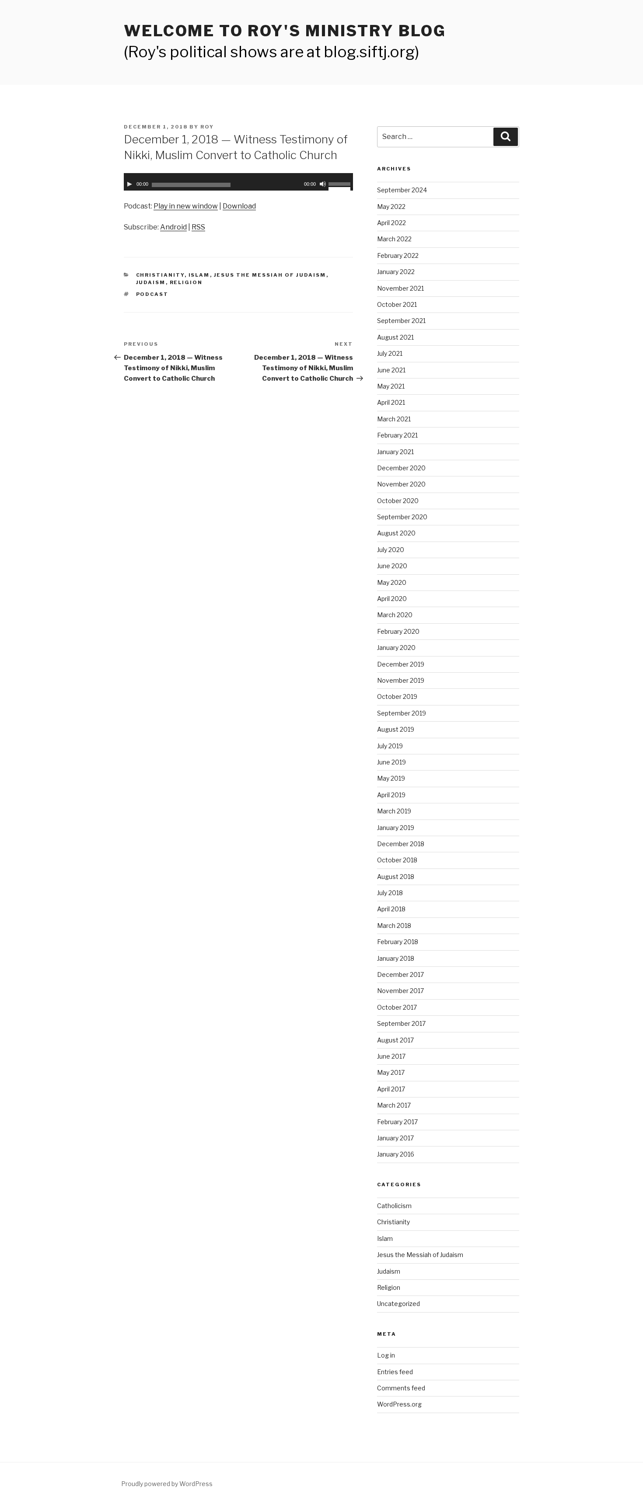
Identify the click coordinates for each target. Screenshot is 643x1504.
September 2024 (402, 190)
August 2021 (395, 337)
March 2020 (394, 614)
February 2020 (398, 631)
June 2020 (392, 566)
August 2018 (395, 876)
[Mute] (322, 184)
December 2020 (401, 468)
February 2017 (397, 1121)
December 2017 (400, 974)
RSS (198, 227)
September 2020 (402, 517)
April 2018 (391, 909)
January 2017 (395, 1138)
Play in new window (186, 206)
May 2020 (391, 582)
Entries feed (395, 1371)
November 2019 (400, 680)
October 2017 (397, 1007)
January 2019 (395, 827)
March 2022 (394, 239)
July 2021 (389, 353)
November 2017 (400, 990)
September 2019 (401, 713)
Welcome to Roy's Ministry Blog (285, 30)
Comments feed (401, 1388)
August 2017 (395, 1040)
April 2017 (391, 1089)
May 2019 (391, 778)
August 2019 (395, 729)
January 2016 (395, 1154)
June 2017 (391, 1056)
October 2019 (397, 696)
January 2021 (395, 451)
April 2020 (392, 598)
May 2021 (391, 386)
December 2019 (400, 664)
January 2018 (395, 958)
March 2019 (394, 811)
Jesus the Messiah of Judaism (270, 275)
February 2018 (397, 941)
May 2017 (391, 1072)
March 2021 (394, 419)
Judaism (151, 282)
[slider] (340, 183)
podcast (152, 294)
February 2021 (397, 435)
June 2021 (391, 370)
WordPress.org (399, 1404)
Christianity (160, 275)
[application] (238, 182)
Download (239, 206)
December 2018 (400, 844)
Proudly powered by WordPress (167, 1483)
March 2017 (394, 1105)
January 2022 (396, 271)
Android (173, 227)
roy (207, 127)
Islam (199, 275)
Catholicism (394, 1205)
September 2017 (401, 1023)
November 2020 (401, 484)
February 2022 (398, 255)
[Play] (129, 184)
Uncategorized (398, 1303)
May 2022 (391, 206)
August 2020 (396, 533)
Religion (186, 282)
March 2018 (394, 925)
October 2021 (397, 304)
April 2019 (391, 795)
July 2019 (390, 746)
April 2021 (391, 402)
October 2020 (398, 500)
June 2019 (391, 762)
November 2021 (400, 288)
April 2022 (391, 222)
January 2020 (396, 647)
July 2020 (390, 549)
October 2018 (397, 860)
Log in (386, 1355)
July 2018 (390, 892)
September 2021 (401, 320)
